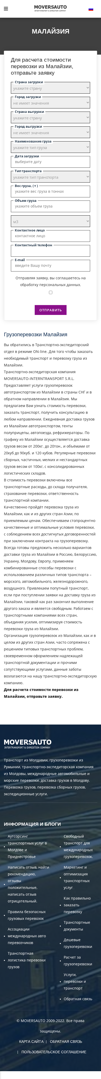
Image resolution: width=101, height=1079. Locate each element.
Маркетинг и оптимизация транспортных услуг (77, 877)
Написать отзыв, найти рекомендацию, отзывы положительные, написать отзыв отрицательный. (28, 884)
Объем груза (26, 200)
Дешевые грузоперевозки (78, 943)
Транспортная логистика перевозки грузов (27, 960)
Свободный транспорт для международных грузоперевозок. (78, 846)
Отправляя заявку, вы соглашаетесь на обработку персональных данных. (51, 281)
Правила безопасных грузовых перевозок (27, 915)
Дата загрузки (27, 156)
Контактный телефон (33, 245)
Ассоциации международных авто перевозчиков (27, 936)
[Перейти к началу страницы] (0, 1075)
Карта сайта (31, 1041)
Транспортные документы (77, 926)
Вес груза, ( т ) (26, 185)
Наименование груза (33, 141)
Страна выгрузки (29, 111)
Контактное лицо (30, 230)
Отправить (50, 310)
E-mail (20, 259)
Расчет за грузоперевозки (78, 960)
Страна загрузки (29, 82)
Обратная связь (78, 998)
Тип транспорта (28, 171)
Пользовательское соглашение (53, 1052)
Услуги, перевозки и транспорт (75, 981)
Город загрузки (28, 96)
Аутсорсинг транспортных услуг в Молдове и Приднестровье (27, 846)
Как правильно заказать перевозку (77, 905)
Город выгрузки (28, 126)
